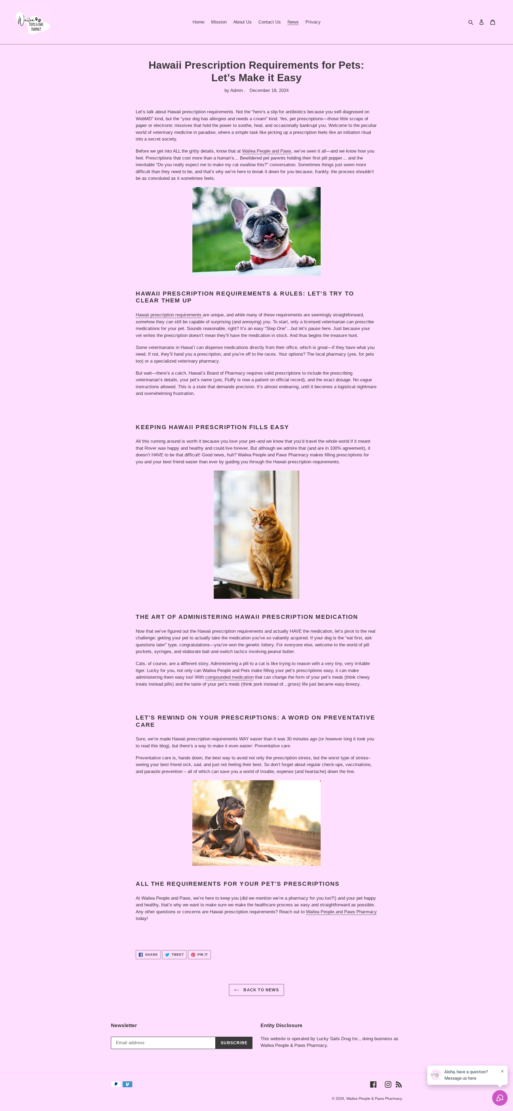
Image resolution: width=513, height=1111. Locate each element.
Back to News (260, 990)
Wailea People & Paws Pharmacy (374, 1098)
